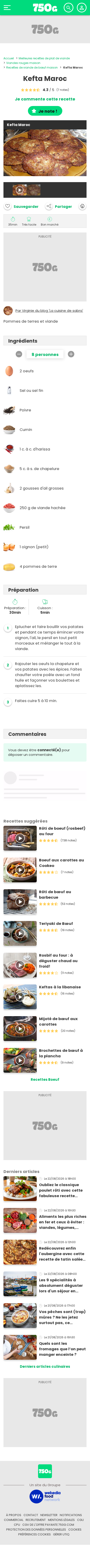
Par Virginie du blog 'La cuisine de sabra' (49, 310)
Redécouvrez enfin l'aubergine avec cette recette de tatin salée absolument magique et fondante (61, 1254)
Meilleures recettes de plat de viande (44, 58)
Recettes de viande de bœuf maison (32, 67)
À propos (13, 1515)
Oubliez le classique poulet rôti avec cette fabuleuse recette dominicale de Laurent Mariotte (61, 1190)
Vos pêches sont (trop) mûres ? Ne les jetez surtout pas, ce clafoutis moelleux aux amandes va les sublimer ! (62, 1317)
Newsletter (48, 1515)
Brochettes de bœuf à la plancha (61, 1053)
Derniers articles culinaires (45, 1366)
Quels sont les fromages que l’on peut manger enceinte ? (62, 1349)
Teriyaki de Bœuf (56, 923)
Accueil (8, 58)
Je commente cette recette (45, 99)
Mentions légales (61, 1520)
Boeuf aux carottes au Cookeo (61, 862)
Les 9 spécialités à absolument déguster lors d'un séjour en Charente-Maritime (61, 1285)
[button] (58, 206)
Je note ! (47, 111)
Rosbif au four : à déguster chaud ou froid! (58, 961)
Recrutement (36, 1520)
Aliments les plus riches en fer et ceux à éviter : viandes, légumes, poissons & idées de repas (63, 1222)
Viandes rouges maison (23, 63)
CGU (80, 1520)
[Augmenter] (71, 354)
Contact (31, 1515)
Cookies (74, 1529)
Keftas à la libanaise (60, 987)
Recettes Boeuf (45, 1079)
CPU (17, 1525)
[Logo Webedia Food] (45, 1496)
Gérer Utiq (61, 1534)
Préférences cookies (34, 1534)
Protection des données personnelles (36, 1529)
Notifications (71, 1515)
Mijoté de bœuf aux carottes (58, 1021)
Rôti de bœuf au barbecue (55, 894)
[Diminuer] (19, 354)
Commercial (13, 1520)
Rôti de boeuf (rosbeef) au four (62, 831)
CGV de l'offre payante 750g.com (48, 1525)
